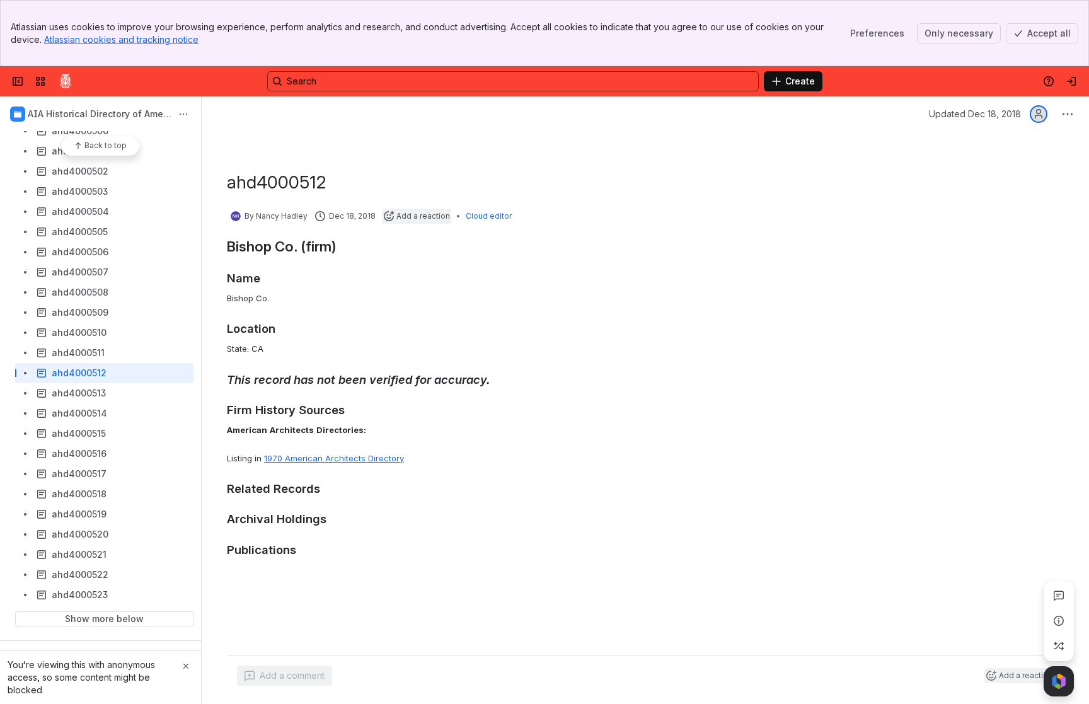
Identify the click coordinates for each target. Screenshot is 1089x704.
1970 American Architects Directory (334, 458)
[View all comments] (1059, 596)
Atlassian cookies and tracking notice (121, 39)
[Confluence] (65, 81)
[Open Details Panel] (1059, 621)
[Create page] (1059, 646)
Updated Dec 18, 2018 (975, 113)
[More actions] (183, 114)
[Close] (185, 666)
